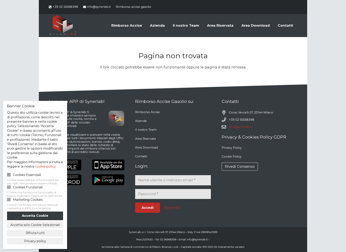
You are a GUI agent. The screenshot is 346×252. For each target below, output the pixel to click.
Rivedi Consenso (240, 166)
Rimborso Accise (147, 112)
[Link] (63, 26)
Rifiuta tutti (35, 233)
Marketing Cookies (28, 200)
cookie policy (45, 166)
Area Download (146, 147)
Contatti (141, 156)
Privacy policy (35, 241)
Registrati (172, 208)
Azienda (141, 121)
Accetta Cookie (35, 216)
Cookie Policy (231, 156)
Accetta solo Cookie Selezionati (35, 225)
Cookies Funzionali (28, 187)
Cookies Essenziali (27, 175)
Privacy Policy (232, 148)
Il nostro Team (146, 130)
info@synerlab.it (240, 127)
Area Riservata (145, 139)
